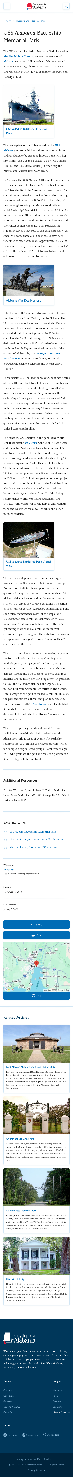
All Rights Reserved (55, 1464)
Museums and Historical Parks (30, 20)
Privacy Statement (36, 1470)
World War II (11, 358)
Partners (57, 1401)
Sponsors (57, 1406)
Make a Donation (61, 1412)
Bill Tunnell (8, 869)
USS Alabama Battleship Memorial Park (32, 831)
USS (31, 443)
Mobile (8, 56)
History (7, 20)
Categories (8, 1390)
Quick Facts (8, 1412)
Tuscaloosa (39, 704)
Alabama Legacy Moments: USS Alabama (33, 847)
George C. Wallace (48, 353)
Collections (8, 1395)
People (56, 1395)
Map (39, 995)
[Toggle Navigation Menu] (6, 6)
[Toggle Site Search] (66, 6)
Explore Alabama (11, 1406)
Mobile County (23, 56)
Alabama (8, 61)
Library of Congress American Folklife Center (36, 839)
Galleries (7, 1401)
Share (39, 924)
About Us (57, 1390)
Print (39, 935)
